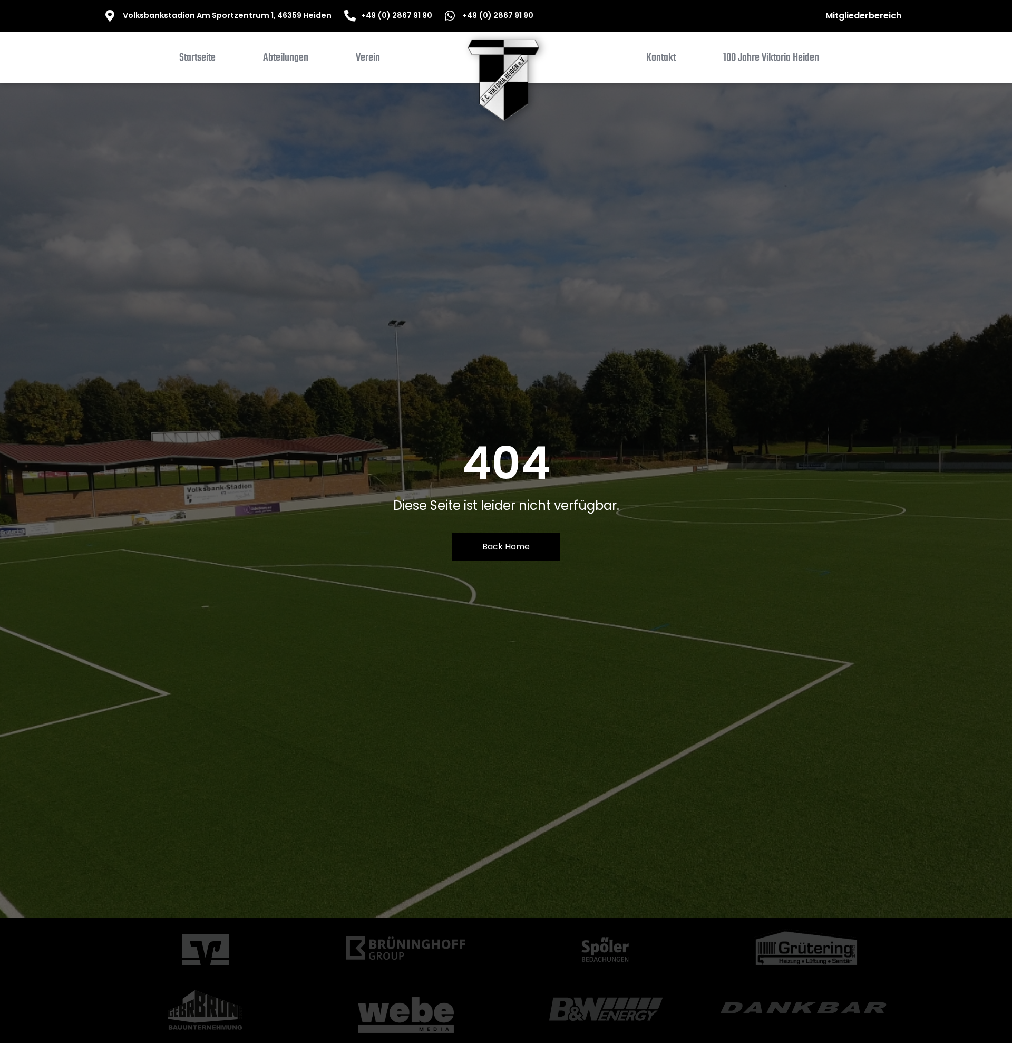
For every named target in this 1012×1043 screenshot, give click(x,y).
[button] (285, 60)
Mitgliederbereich (863, 15)
